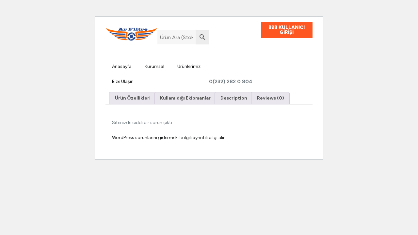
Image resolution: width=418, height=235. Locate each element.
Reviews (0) (270, 98)
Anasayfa (122, 66)
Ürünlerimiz (189, 66)
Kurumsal (154, 66)
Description (233, 98)
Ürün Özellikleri (133, 98)
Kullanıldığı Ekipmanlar (185, 98)
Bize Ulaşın (123, 81)
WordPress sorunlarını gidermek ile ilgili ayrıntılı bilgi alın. (169, 137)
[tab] (132, 98)
